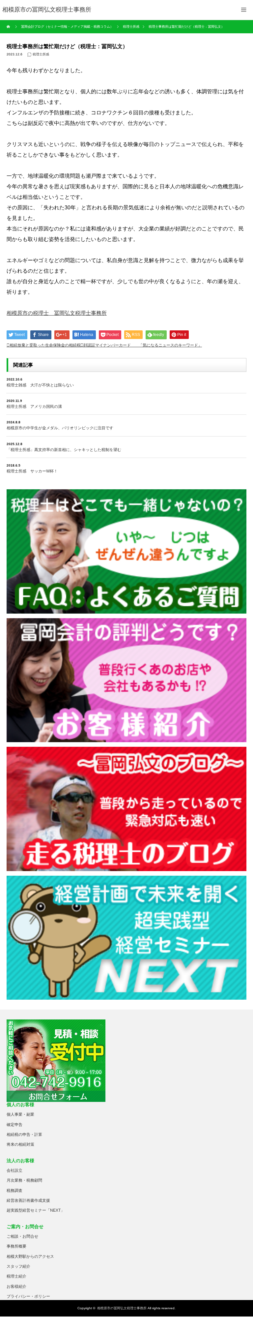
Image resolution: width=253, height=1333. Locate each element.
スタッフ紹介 (18, 1266)
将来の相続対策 (20, 1144)
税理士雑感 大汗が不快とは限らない (40, 385)
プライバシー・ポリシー (28, 1296)
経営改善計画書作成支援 (28, 1200)
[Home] (9, 26)
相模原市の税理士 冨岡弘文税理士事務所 (57, 313)
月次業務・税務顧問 (24, 1180)
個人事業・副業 (20, 1114)
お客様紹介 (16, 1286)
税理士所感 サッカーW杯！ (32, 471)
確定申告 (14, 1124)
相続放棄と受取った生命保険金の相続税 (45, 345)
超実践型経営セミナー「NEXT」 (36, 1210)
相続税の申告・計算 (24, 1134)
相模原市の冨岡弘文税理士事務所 (122, 1308)
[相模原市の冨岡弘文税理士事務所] (46, 10)
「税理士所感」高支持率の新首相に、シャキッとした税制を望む (64, 449)
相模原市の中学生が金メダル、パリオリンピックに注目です (60, 428)
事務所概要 (16, 1246)
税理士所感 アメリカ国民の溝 (34, 406)
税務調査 (14, 1190)
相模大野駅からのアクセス (30, 1256)
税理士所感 (41, 54)
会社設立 (14, 1170)
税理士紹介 (16, 1276)
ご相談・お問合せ (22, 1236)
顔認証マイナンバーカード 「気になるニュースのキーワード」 (142, 345)
